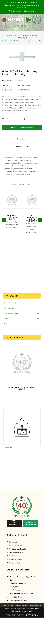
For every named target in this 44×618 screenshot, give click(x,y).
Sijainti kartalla (15, 11)
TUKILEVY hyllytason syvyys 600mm (22, 388)
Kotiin (6, 319)
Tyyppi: (5, 85)
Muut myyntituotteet (11, 313)
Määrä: (5, 119)
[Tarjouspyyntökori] (26, 26)
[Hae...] (22, 26)
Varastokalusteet (10, 303)
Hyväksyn (32, 615)
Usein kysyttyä (14, 563)
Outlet (6, 324)
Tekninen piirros (22, 146)
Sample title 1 (8, 447)
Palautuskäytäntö (15, 559)
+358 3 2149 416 (16, 597)
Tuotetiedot (21, 139)
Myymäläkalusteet (10, 308)
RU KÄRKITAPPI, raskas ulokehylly (31, 218)
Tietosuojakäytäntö (16, 552)
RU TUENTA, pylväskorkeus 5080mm (12, 217)
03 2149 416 (12, 2)
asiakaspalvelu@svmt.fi (29, 2)
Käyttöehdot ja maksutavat (19, 556)
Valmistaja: (6, 81)
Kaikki (4, 41)
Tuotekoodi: (7, 90)
